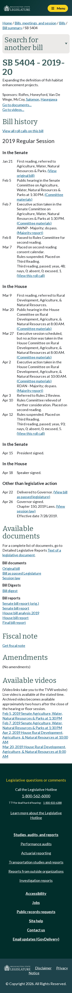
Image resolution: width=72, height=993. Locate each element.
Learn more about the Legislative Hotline (36, 815)
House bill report (15, 618)
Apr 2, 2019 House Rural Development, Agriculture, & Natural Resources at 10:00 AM (35, 737)
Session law (11, 578)
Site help (36, 921)
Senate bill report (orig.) (20, 603)
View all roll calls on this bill (22, 131)
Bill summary (12, 28)
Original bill (11, 568)
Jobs (36, 902)
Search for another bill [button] (36, 44)
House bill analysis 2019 (20, 613)
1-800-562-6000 (36, 796)
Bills (62, 23)
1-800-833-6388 (52, 802)
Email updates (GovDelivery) (36, 939)
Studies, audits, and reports (36, 835)
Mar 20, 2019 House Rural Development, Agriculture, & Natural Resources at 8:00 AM (34, 752)
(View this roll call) (31, 275)
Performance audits (36, 844)
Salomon (32, 99)
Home (7, 23)
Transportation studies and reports (36, 862)
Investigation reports (36, 880)
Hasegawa (49, 99)
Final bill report (14, 622)
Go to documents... (17, 105)
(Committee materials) (34, 223)
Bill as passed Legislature (21, 573)
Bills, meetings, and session (35, 23)
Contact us (36, 930)
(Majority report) (30, 233)
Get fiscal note (13, 645)
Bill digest (10, 591)
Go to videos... (13, 109)
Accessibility (36, 893)
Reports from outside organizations (36, 871)
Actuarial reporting (36, 853)
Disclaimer (43, 968)
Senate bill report (15, 608)
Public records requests (36, 912)
